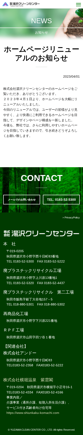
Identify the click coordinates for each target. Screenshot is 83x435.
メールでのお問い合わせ (22, 199)
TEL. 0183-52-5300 (61, 199)
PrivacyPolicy (72, 217)
